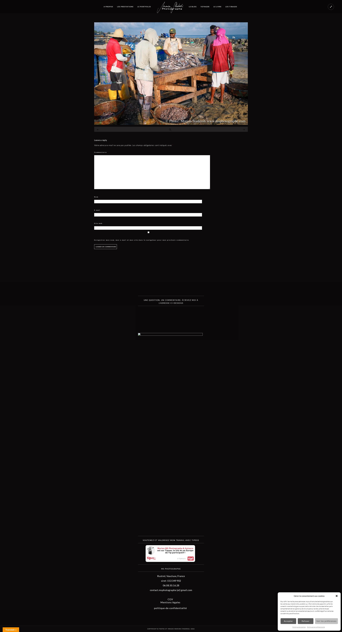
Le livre (217, 6)
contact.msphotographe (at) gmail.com (171, 590)
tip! (190, 558)
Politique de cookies (299, 627)
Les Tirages (231, 6)
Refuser (306, 621)
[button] (336, 596)
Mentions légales (170, 602)
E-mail (98, 210)
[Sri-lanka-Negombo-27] (171, 123)
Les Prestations (125, 6)
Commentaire (101, 152)
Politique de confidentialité (316, 627)
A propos (108, 6)
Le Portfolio (144, 6)
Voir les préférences (326, 621)
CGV (170, 599)
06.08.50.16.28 (171, 585)
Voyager (205, 6)
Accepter (288, 621)
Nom (97, 197)
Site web (98, 223)
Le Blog (193, 6)
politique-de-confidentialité (170, 608)
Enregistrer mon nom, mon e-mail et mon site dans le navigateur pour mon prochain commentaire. (141, 240)
